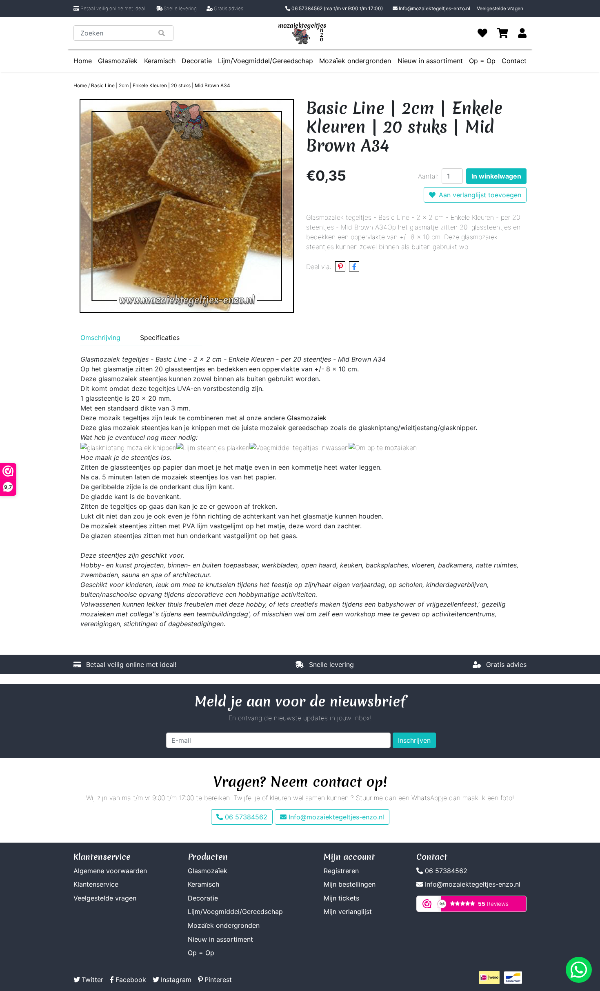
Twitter (92, 980)
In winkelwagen (496, 176)
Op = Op (482, 61)
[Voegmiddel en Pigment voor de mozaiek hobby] (299, 447)
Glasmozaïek (118, 61)
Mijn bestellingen (350, 884)
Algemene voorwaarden (110, 871)
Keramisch (160, 61)
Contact (514, 61)
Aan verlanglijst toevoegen (480, 195)
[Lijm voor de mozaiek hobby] (212, 447)
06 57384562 (336, 8)
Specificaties (160, 337)
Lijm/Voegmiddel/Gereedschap (265, 61)
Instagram (176, 980)
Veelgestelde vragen (500, 8)
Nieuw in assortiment (430, 61)
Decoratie (197, 61)
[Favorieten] (482, 33)
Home (82, 61)
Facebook (131, 980)
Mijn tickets (341, 898)
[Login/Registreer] (522, 33)
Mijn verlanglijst (348, 911)
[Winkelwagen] (502, 33)
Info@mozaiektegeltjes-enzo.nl (434, 8)
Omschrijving (100, 337)
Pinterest (218, 980)
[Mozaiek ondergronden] (383, 447)
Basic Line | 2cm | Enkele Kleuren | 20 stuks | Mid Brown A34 (160, 85)
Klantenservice (95, 884)
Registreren (341, 871)
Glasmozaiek (307, 418)
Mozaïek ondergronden (355, 61)
